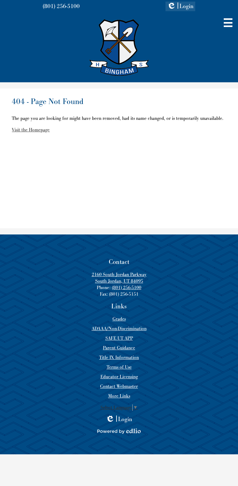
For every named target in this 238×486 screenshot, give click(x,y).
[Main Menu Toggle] (228, 23)
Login (180, 6)
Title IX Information (119, 357)
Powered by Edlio (119, 431)
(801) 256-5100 (61, 6)
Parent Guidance (119, 348)
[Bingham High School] (119, 47)
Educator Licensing (119, 377)
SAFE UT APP (119, 338)
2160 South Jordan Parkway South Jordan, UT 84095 (119, 277)
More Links (119, 396)
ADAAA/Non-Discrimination (119, 328)
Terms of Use (119, 367)
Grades (119, 319)
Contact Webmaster (119, 386)
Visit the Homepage (31, 130)
